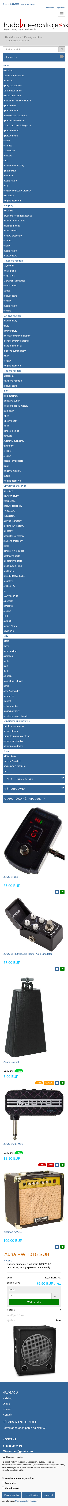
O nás (6, 1403)
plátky (6, 355)
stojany (7, 300)
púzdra (6, 476)
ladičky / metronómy (13, 726)
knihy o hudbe (10, 706)
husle (6, 661)
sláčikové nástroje (12, 380)
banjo (6, 686)
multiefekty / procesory (15, 115)
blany (6, 466)
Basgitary (8, 205)
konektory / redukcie (13, 551)
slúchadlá (8, 601)
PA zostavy (9, 511)
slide (5, 160)
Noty (5, 636)
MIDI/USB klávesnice (14, 280)
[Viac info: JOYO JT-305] (57, 892)
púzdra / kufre (10, 180)
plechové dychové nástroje (17, 335)
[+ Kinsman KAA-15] (62, 1247)
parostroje (8, 606)
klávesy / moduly (12, 761)
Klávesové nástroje (13, 260)
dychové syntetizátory (14, 350)
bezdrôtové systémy (13, 165)
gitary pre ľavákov (12, 85)
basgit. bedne (10, 230)
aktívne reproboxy (12, 521)
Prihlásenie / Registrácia (55, 8)
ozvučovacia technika (14, 766)
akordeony (8, 376)
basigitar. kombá (11, 225)
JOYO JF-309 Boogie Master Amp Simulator (27, 953)
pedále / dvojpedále (13, 460)
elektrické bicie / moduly (15, 405)
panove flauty (10, 331)
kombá (6, 290)
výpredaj (49, 1083)
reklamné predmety (13, 746)
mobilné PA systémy (13, 525)
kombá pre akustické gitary (17, 125)
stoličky (7, 310)
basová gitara (10, 651)
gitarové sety (10, 105)
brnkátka (7, 155)
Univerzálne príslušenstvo (16, 721)
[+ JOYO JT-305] (62, 892)
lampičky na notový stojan (16, 736)
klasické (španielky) (13, 75)
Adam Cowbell (11, 1062)
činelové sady (10, 421)
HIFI (5, 616)
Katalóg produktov (33, 37)
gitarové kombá (11, 130)
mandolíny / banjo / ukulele (17, 100)
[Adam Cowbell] (25, 1017)
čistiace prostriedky (13, 741)
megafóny (8, 581)
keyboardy (8, 265)
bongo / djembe (11, 431)
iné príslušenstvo (12, 200)
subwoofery (9, 515)
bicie (5, 666)
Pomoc (7, 1409)
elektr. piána (9, 270)
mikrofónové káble (12, 561)
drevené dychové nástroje (16, 340)
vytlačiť (8, 1260)
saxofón (7, 676)
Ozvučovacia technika (14, 486)
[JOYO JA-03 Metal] (34, 1115)
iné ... (6, 771)
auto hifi (7, 621)
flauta (6, 671)
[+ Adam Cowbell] (62, 1083)
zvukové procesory (13, 541)
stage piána (9, 275)
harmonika (8, 696)
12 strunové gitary (12, 90)
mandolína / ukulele (13, 681)
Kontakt (7, 1414)
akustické (8, 80)
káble (6, 546)
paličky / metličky (12, 470)
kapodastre (9, 150)
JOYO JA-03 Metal (13, 1144)
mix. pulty (8, 491)
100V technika (10, 596)
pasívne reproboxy (12, 506)
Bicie (6, 390)
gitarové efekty (10, 110)
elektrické (8, 70)
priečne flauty (10, 320)
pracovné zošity (11, 711)
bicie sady (8, 411)
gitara (6, 641)
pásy (5, 185)
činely (6, 415)
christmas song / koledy (15, 716)
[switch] (3, 1478)
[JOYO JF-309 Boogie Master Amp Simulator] (34, 924)
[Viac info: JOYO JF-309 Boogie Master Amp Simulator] (57, 969)
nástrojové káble (11, 556)
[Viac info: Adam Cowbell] (57, 1083)
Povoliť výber (31, 1495)
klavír (6, 646)
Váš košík (33, 56)
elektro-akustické (12, 95)
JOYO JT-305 (10, 877)
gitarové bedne (10, 135)
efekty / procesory (12, 235)
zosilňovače (9, 501)
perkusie (7, 435)
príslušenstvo (10, 255)
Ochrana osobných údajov (26, 1501)
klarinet (7, 701)
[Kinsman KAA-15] (34, 1200)
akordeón (8, 656)
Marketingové (12, 1488)
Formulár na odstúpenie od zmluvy (24, 1427)
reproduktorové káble (14, 576)
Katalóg (7, 1398)
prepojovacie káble (12, 566)
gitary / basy (9, 756)
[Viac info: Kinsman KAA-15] (57, 1247)
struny (6, 140)
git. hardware (9, 170)
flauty (6, 325)
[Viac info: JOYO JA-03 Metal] (57, 1165)
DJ (4, 591)
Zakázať (48, 1495)
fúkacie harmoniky (12, 345)
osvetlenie (8, 631)
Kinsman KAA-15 (12, 1231)
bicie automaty (10, 395)
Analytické (10, 1483)
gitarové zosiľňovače (13, 120)
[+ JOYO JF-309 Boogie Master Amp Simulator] (62, 969)
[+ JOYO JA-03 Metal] (62, 1165)
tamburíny (8, 445)
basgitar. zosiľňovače (14, 220)
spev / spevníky (11, 691)
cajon (6, 425)
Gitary (6, 65)
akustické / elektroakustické (17, 215)
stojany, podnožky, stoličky (17, 190)
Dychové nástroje (12, 315)
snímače (7, 145)
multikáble (8, 571)
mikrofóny (8, 531)
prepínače (8, 175)
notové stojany (10, 731)
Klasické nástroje (12, 370)
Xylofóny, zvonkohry (13, 441)
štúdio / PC (9, 586)
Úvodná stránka (13, 37)
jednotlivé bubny (11, 400)
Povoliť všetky (11, 1495)
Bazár (6, 751)
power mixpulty (11, 496)
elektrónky (8, 195)
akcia (50, 1165)
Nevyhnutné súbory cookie (19, 1478)
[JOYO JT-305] (34, 840)
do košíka (35, 1302)
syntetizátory (10, 285)
